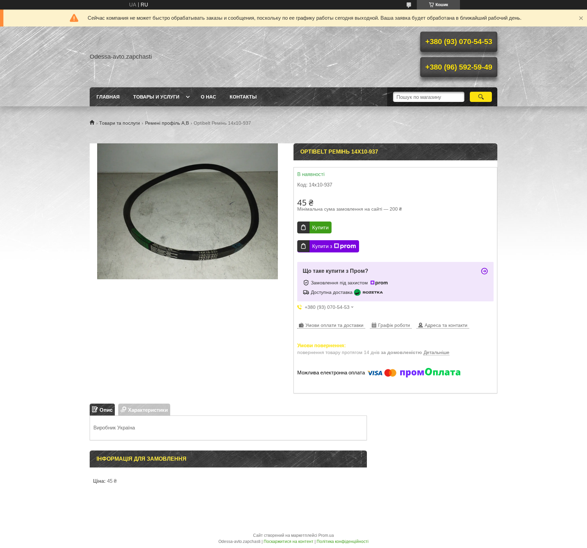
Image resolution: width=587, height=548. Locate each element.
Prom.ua (326, 535)
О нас (208, 97)
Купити (320, 227)
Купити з (322, 246)
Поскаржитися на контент (289, 541)
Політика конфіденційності (343, 541)
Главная (108, 97)
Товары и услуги (156, 97)
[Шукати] (481, 97)
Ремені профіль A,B (167, 123)
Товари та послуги (119, 123)
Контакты (243, 97)
